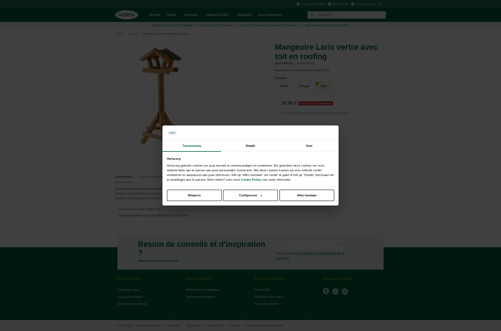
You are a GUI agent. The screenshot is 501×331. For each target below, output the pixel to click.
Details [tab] (250, 145)
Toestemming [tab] (191, 145)
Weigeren (194, 195)
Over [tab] (309, 145)
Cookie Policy (251, 179)
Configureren (248, 195)
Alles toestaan (306, 195)
